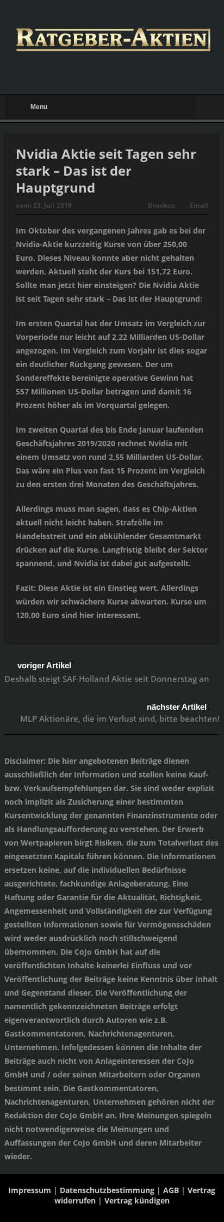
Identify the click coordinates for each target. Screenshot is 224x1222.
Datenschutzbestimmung (107, 1190)
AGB (171, 1190)
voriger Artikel (44, 665)
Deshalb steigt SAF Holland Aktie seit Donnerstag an (106, 678)
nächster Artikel (177, 706)
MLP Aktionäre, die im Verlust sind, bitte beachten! (120, 718)
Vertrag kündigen (137, 1200)
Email (199, 205)
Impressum (29, 1190)
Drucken (161, 205)
